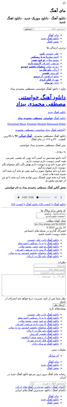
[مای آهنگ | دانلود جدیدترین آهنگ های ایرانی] (40, 386)
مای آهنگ (53, 35)
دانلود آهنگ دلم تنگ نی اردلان (42, 256)
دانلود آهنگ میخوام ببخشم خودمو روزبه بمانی (33, 253)
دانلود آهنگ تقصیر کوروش (44, 334)
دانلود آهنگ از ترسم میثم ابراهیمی (40, 337)
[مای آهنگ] (64, 3)
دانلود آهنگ (60, 118)
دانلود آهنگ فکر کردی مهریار (43, 340)
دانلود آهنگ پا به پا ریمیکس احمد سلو (38, 243)
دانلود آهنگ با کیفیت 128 (52, 204)
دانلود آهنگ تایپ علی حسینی (43, 240)
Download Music (16, 124)
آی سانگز (53, 355)
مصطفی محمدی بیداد (30, 118)
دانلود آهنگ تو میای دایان (45, 343)
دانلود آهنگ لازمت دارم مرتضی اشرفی (37, 249)
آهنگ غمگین (25, 135)
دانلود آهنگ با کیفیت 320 (24, 204)
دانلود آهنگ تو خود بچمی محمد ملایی (38, 246)
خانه (63, 88)
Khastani (32, 124)
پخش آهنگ (53, 41)
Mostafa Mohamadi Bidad (51, 124)
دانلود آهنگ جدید (50, 38)
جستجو (28, 29)
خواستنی (48, 118)
